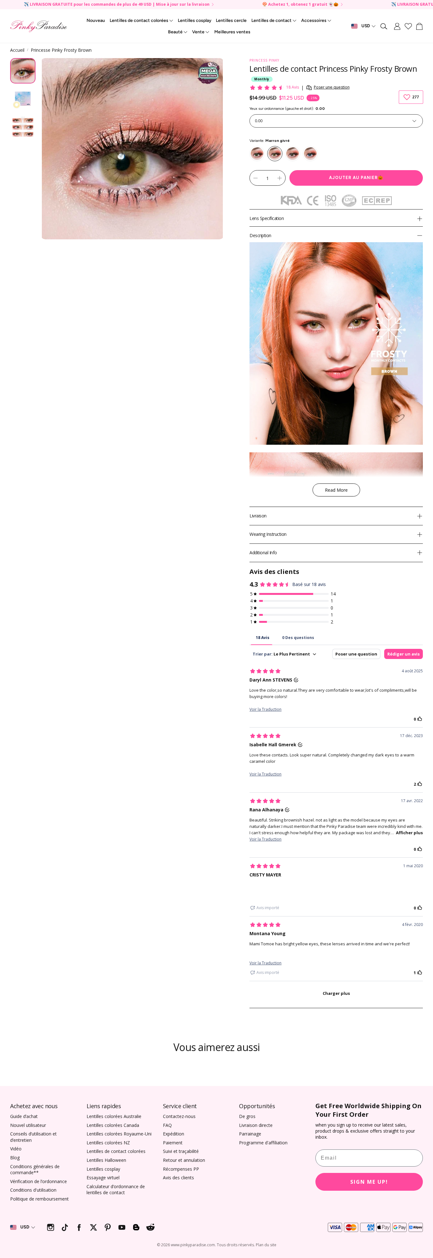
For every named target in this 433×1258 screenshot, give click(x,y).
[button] (384, 26)
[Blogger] (136, 1227)
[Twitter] (93, 1227)
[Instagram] (50, 1227)
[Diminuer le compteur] (255, 178)
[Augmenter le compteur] (279, 178)
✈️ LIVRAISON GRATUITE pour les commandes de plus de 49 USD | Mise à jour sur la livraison (117, 5)
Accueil (17, 50)
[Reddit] (150, 1227)
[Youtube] (122, 1227)
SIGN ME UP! (369, 1181)
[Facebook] (79, 1227)
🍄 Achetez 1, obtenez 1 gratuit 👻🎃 (300, 5)
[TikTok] (65, 1227)
